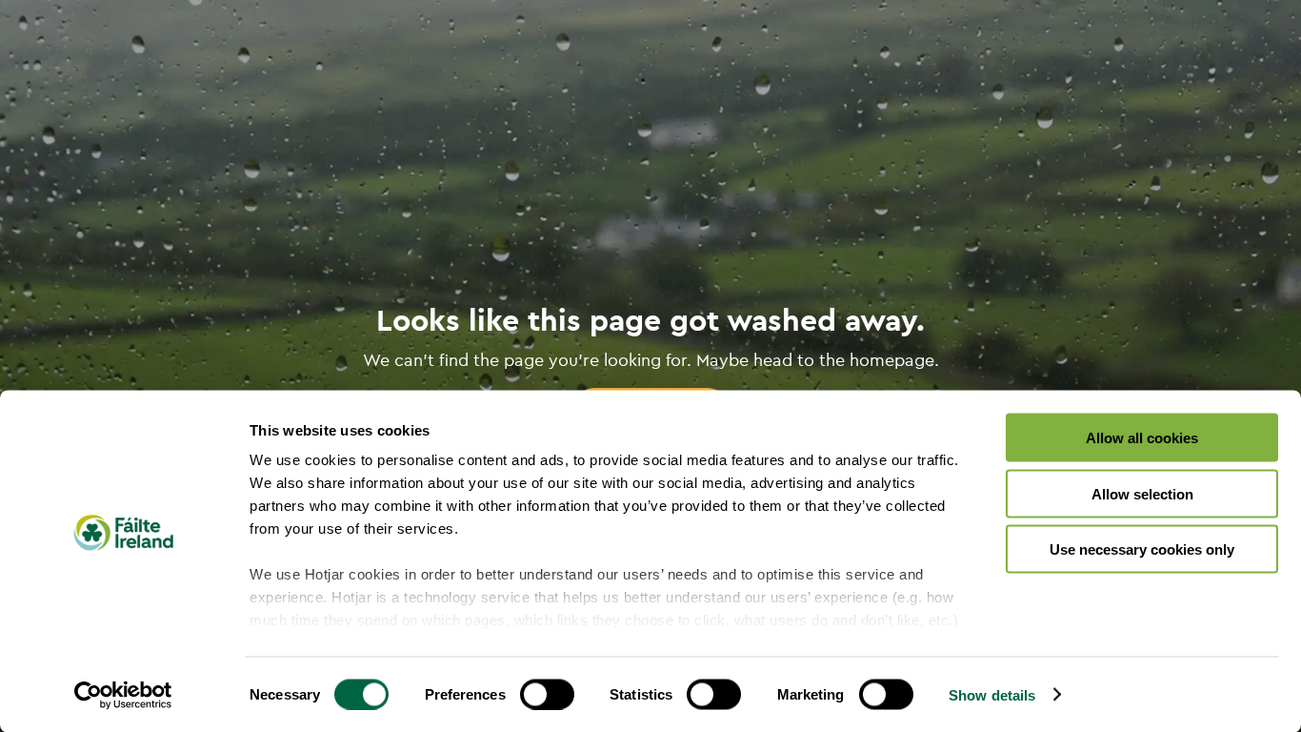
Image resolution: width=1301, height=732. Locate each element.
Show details (992, 694)
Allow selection (1142, 493)
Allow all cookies (1142, 438)
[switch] (547, 694)
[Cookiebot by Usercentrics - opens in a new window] (123, 695)
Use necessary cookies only (1142, 549)
